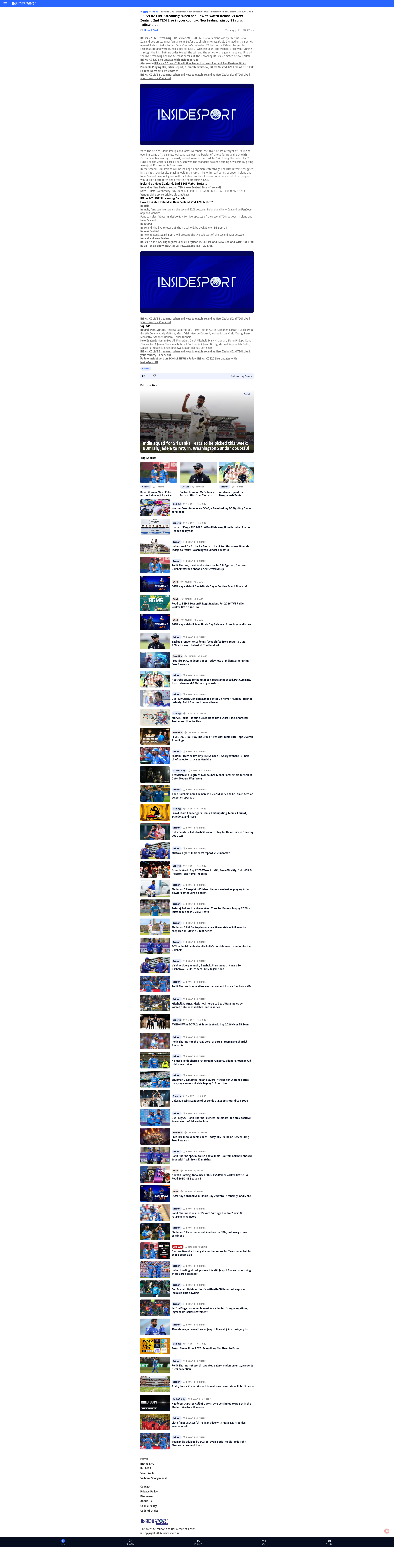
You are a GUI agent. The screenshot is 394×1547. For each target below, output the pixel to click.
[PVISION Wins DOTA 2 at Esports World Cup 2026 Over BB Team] (155, 1022)
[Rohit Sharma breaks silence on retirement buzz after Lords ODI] (155, 984)
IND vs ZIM (130, 1544)
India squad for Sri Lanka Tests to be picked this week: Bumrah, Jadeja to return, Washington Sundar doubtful (196, 445)
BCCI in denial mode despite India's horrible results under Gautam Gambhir (212, 948)
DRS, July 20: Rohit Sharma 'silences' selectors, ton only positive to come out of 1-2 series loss (211, 1119)
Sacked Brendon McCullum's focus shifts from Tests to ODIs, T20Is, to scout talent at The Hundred (197, 494)
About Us (146, 1501)
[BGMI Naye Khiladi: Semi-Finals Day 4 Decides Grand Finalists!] (155, 584)
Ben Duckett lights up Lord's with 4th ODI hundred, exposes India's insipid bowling (208, 1291)
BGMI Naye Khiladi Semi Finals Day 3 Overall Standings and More (211, 624)
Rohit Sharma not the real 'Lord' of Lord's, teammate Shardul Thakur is (209, 1043)
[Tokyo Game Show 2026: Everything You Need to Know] (155, 1346)
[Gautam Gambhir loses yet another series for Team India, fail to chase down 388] (155, 1250)
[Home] (24, 4)
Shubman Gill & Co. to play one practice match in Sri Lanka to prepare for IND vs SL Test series (209, 929)
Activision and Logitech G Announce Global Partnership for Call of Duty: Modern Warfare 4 (212, 776)
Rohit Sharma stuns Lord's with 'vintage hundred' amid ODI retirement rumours (208, 1214)
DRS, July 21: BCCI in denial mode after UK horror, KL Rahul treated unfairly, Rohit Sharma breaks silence (212, 700)
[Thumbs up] (143, 375)
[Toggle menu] (5, 4)
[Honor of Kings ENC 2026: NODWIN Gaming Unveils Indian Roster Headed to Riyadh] (155, 526)
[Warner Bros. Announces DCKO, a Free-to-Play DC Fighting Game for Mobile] (155, 507)
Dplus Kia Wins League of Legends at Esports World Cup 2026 (210, 1100)
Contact (145, 1486)
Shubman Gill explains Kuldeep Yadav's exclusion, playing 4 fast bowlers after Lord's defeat (211, 891)
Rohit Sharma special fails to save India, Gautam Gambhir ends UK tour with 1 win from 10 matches (212, 1157)
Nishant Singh (151, 30)
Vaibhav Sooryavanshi (154, 1478)
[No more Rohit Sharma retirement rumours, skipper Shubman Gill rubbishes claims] (155, 1060)
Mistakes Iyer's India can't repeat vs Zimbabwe (201, 853)
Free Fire (177, 656)
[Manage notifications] (386, 1531)
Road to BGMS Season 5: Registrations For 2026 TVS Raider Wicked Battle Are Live (208, 605)
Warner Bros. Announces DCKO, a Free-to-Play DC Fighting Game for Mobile (211, 510)
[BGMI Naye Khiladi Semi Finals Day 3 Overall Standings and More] (155, 622)
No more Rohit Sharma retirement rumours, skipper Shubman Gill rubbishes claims (211, 1062)
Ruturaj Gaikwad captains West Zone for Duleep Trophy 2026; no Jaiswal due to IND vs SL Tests (212, 910)
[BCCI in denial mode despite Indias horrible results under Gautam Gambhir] (155, 946)
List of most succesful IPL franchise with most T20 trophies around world (209, 1424)
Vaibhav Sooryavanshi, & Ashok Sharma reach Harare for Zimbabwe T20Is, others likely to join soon (207, 967)
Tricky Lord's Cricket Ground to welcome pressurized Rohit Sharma (213, 1386)
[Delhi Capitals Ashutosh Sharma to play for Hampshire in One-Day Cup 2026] (155, 831)
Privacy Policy (149, 1491)
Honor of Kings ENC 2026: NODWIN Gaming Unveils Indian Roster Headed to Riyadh (211, 529)
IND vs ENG (147, 1463)
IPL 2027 (145, 1468)
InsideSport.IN (189, 59)
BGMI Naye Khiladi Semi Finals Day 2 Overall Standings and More (211, 1196)
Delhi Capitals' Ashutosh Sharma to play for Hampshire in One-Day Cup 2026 (212, 833)
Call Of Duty (179, 770)
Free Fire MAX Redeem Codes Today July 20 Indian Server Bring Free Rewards (210, 1138)
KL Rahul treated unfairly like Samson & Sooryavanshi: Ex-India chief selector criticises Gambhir (210, 757)
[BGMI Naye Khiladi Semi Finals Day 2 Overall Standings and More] (155, 1193)
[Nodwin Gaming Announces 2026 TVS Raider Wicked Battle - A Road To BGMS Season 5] (155, 1174)
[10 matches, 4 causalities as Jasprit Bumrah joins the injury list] (155, 1327)
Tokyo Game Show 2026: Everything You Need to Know (205, 1348)
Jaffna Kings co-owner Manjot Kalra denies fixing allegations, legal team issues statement (210, 1310)
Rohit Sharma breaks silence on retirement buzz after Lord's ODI (211, 986)
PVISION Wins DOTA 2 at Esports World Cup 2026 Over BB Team (210, 1024)
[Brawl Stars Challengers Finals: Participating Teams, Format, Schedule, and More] (155, 812)
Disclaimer (146, 1496)
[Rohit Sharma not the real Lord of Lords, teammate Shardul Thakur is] (155, 1041)
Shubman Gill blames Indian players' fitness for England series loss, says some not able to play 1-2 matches (210, 1081)
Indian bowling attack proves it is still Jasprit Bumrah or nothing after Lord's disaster (211, 1272)
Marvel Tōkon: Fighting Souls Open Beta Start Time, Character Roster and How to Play (210, 719)
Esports (177, 523)
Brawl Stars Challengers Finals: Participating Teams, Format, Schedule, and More (209, 814)
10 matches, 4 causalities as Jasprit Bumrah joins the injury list (210, 1329)
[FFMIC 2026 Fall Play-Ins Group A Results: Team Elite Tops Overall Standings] (155, 736)
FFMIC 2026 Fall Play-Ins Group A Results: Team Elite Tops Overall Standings (212, 738)
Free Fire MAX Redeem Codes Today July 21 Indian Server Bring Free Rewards (210, 662)
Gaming (177, 504)
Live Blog (177, 1246)
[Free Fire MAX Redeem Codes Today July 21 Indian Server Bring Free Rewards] (155, 660)
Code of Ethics (149, 1510)
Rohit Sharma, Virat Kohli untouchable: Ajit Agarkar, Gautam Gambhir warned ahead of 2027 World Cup (156, 494)
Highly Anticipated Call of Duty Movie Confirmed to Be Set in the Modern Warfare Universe (211, 1405)
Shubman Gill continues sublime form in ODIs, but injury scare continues (209, 1233)
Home (144, 1459)
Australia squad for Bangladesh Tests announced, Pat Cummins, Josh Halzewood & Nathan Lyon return (235, 494)
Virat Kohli (147, 1473)
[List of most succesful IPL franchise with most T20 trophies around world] (155, 1422)
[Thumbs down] (154, 375)
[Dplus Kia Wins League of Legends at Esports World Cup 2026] (155, 1098)
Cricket (146, 368)
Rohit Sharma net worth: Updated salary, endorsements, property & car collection (212, 1367)
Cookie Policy (148, 1506)
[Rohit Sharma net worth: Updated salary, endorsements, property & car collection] (155, 1365)
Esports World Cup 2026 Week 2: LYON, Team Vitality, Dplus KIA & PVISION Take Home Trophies (212, 872)
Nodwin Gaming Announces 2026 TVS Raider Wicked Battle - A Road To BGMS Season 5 (210, 1176)
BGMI (175, 581)
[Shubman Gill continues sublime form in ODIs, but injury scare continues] (155, 1231)
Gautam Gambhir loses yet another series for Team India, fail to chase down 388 (211, 1252)
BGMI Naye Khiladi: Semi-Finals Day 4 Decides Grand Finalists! (209, 586)
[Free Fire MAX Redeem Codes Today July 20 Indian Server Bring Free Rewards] (155, 1136)
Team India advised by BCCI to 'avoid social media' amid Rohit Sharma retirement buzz (209, 1443)
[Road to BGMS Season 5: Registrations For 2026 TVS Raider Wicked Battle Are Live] (155, 603)
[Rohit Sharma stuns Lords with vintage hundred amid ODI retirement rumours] (155, 1212)
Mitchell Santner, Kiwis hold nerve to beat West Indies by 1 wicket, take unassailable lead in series (208, 1005)
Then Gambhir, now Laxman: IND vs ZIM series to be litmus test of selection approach (212, 795)
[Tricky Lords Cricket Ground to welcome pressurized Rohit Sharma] (155, 1384)
